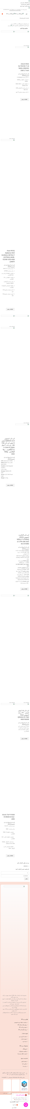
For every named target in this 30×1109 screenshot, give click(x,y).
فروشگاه (25, 1049)
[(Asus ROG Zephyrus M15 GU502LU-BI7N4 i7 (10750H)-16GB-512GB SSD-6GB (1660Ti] (8, 84)
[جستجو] (1, 13)
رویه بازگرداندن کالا (22, 1029)
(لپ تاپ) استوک (25, 73)
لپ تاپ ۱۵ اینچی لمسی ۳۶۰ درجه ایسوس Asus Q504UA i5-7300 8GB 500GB (23, 715)
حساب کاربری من (23, 1036)
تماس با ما (24, 1063)
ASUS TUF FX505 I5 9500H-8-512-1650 (8, 817)
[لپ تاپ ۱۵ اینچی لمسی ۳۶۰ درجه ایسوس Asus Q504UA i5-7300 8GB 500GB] (22, 648)
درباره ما (25, 1066)
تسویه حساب (24, 1039)
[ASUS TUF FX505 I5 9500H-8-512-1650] (8, 648)
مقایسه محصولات (23, 1051)
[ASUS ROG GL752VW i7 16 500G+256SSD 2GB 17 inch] (22, 37)
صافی (26, 878)
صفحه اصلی (24, 1061)
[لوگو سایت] (19, 13)
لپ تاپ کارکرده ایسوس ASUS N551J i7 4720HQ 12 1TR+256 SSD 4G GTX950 (23, 539)
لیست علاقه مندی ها (22, 1053)
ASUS (25, 866)
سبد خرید (25, 1041)
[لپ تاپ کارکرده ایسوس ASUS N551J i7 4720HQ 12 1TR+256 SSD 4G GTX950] (22, 368)
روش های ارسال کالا (22, 1024)
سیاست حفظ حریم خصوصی (20, 1022)
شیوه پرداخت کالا (23, 1027)
